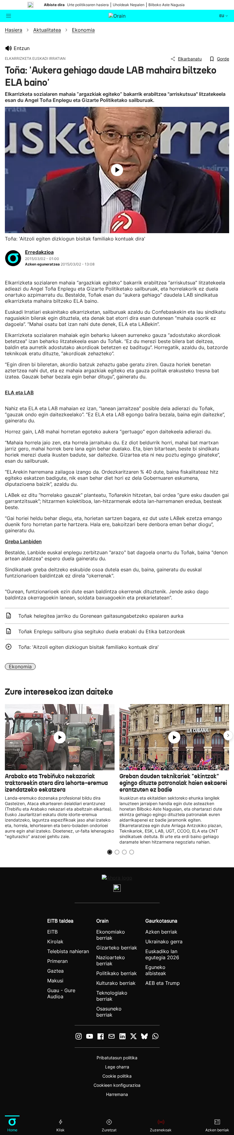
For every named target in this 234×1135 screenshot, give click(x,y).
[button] (228, 735)
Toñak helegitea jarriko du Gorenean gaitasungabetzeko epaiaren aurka (100, 616)
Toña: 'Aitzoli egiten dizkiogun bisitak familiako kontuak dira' (88, 647)
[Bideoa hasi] (117, 170)
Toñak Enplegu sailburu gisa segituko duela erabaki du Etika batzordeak (101, 631)
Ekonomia (20, 666)
